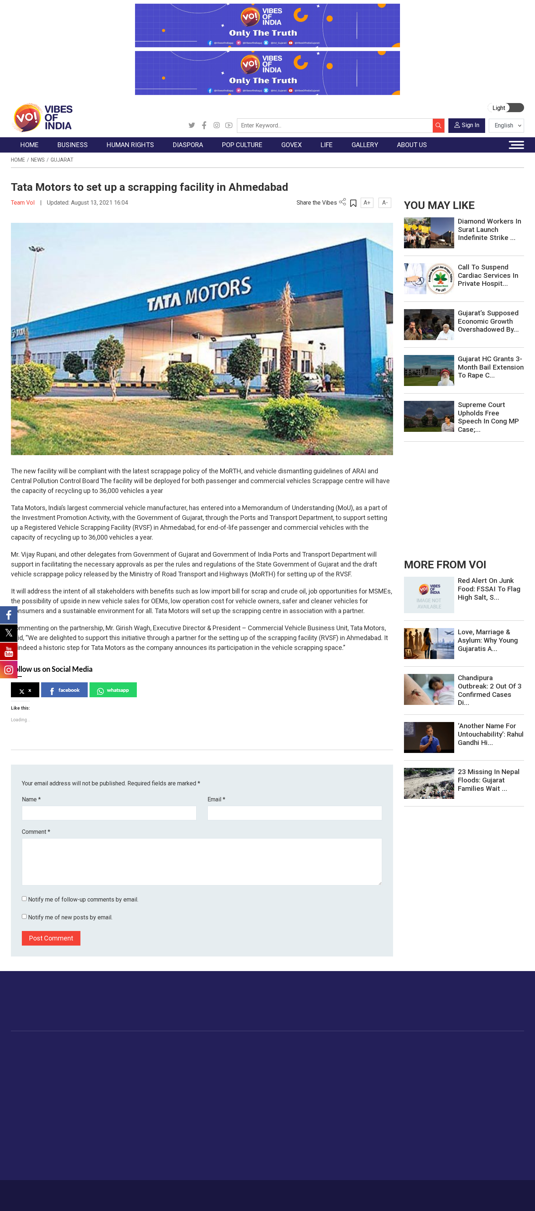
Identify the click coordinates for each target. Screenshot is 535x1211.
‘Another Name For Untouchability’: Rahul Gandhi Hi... (491, 734)
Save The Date (420, 1055)
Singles (360, 1110)
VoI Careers (458, 1110)
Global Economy (90, 1073)
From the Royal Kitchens (315, 1064)
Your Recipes (300, 1073)
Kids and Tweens (372, 1137)
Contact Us (101, 1192)
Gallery (404, 1046)
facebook (69, 690)
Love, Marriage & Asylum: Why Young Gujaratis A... (488, 640)
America (162, 1055)
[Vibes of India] (41, 117)
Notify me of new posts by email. (70, 917)
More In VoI (452, 1046)
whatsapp (118, 690)
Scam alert (457, 1073)
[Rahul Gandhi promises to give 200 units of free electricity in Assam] (429, 594)
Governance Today (255, 1055)
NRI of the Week (172, 1073)
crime (25, 1091)
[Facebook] (204, 125)
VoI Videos (416, 1073)
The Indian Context (40, 1073)
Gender (360, 1073)
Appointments (249, 1082)
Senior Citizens (370, 1100)
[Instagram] (216, 125)
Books (207, 1082)
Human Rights (127, 1046)
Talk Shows (416, 1064)
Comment (36, 831)
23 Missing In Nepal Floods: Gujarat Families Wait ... (489, 780)
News (38, 160)
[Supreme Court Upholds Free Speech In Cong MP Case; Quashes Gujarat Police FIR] (429, 416)
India (76, 1055)
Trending (28, 1055)
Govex (233, 1046)
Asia (157, 1064)
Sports (360, 1146)
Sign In (470, 125)
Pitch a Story (460, 1082)
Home (18, 160)
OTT (205, 1073)
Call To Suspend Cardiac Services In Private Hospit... (488, 275)
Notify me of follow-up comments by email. (83, 899)
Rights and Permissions (473, 1119)
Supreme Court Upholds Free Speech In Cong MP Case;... (488, 417)
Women (361, 1064)
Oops (450, 1091)
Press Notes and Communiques (483, 1064)
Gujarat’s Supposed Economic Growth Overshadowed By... (488, 321)
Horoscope (365, 1055)
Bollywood (212, 1055)
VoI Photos (416, 1100)
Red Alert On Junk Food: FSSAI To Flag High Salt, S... (489, 588)
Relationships (368, 1082)
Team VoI (23, 202)
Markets (80, 1082)
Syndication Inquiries (469, 1100)
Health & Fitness (371, 1128)
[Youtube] (229, 125)
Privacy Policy (170, 1192)
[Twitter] (191, 125)
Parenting (363, 1091)
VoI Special (31, 1100)
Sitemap (204, 1192)
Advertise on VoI (464, 1055)
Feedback (134, 1192)
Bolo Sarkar (246, 1073)
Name (31, 799)
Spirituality (364, 1164)
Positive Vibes (35, 1110)
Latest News (33, 1064)
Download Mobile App (482, 1195)
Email (216, 799)
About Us (69, 1192)
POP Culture (208, 1046)
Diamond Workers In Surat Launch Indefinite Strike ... (489, 229)
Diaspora (156, 1046)
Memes (411, 1091)
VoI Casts (415, 1082)
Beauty (360, 1155)
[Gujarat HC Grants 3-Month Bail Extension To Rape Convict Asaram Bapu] (429, 370)
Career (41, 1192)
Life (350, 1046)
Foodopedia (292, 1046)
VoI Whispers (249, 1064)
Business (75, 1046)
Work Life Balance (373, 1119)
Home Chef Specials (309, 1055)
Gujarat (62, 160)
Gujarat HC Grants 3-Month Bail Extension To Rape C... (491, 367)
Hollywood (212, 1064)
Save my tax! (86, 1091)
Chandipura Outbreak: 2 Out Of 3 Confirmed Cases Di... (490, 690)
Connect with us (481, 1008)
